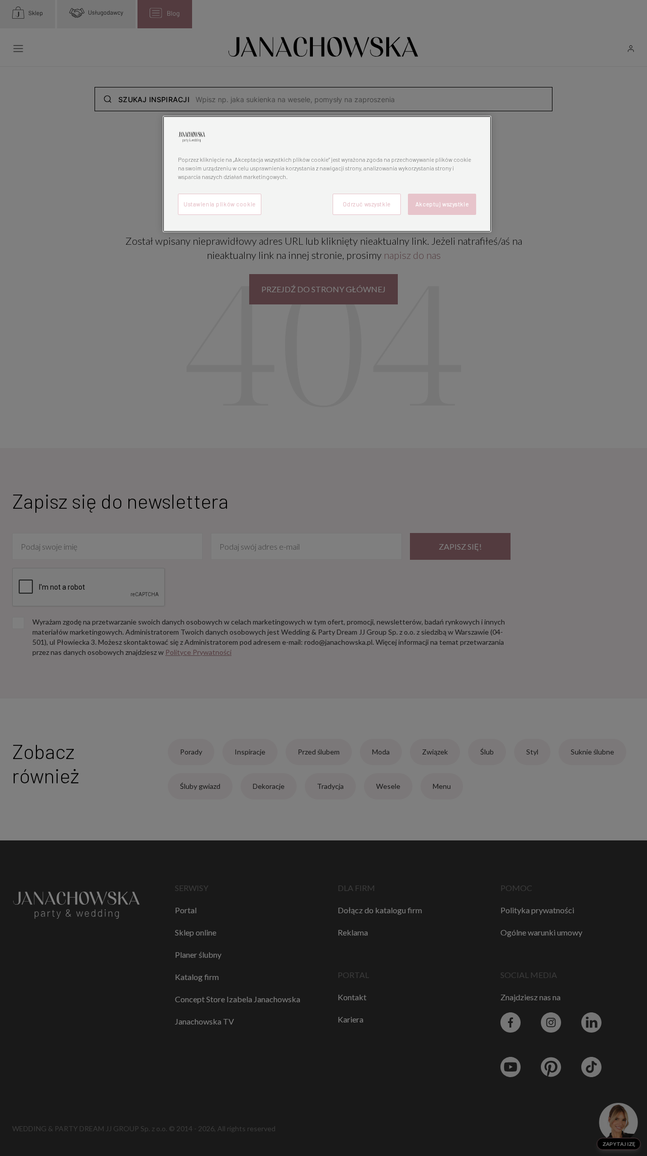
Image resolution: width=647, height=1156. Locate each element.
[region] (327, 174)
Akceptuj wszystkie (442, 204)
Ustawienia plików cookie (219, 204)
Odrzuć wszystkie (367, 204)
